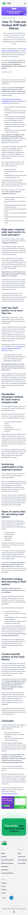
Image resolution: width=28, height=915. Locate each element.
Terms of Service (15, 908)
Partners (3, 889)
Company (3, 883)
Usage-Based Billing (7, 873)
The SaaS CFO (5, 103)
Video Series (21, 856)
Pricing (3, 886)
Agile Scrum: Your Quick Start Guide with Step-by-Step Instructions (13, 348)
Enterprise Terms (7, 908)
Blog (19, 853)
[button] (25, 3)
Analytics (4, 856)
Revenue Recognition (7, 863)
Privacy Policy (22, 908)
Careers (3, 893)
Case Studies (22, 863)
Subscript (3, 789)
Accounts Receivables (7, 860)
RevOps (21, 101)
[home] (6, 3)
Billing (3, 853)
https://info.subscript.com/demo (9, 793)
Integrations (4, 866)
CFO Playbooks (22, 860)
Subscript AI (4, 870)
